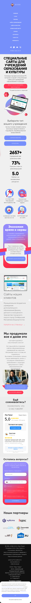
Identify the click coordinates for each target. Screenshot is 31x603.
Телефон (7, 478)
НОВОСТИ (15, 37)
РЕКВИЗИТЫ (15, 40)
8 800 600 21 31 (15, 51)
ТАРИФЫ (15, 19)
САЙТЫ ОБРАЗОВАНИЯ (15, 22)
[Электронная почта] (17, 47)
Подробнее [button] (23, 591)
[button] (15, 86)
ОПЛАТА (15, 31)
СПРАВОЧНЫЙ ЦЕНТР (15, 28)
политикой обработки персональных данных (12, 587)
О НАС (15, 16)
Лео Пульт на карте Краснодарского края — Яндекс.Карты (15, 452)
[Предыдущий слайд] (1, 300)
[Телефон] (20, 47)
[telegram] (11, 47)
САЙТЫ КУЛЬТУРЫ (15, 25)
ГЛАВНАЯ (15, 13)
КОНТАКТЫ (15, 34)
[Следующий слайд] (30, 300)
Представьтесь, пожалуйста (12, 471)
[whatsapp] (14, 47)
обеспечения (15, 564)
